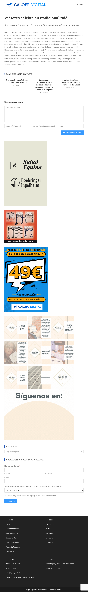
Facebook (50, 524)
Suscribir (11, 501)
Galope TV (10, 552)
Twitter (48, 529)
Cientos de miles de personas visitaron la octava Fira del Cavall (70, 82)
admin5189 (11, 25)
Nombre (7, 473)
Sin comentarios (52, 25)
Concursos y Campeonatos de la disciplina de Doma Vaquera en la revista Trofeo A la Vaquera (44, 85)
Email (7, 477)
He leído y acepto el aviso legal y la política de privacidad (32, 496)
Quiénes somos (12, 529)
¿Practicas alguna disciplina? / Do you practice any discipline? (33, 486)
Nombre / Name (12, 466)
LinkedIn (49, 538)
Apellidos (48, 473)
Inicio (8, 524)
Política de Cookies (53, 568)
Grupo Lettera (11, 538)
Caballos (37, 25)
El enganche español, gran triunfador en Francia (17, 81)
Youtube (49, 542)
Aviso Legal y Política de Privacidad (60, 564)
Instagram (50, 533)
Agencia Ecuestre (13, 547)
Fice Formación (12, 542)
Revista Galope (12, 533)
